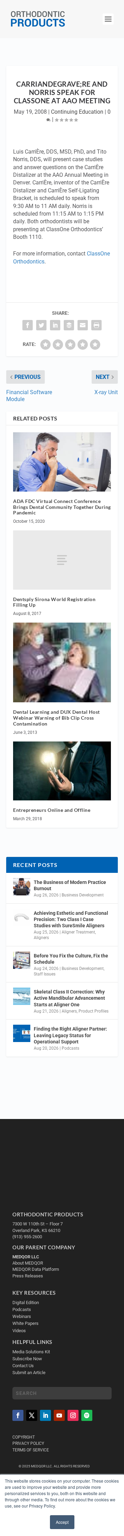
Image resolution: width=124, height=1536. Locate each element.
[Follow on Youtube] (59, 1415)
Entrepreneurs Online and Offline (51, 810)
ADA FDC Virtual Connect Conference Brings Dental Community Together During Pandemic (62, 507)
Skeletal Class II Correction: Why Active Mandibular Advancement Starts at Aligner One (69, 998)
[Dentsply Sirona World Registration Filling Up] (62, 559)
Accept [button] (62, 1522)
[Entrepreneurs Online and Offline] (62, 770)
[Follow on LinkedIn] (45, 1415)
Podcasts (70, 1048)
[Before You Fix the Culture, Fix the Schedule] (21, 960)
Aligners (41, 937)
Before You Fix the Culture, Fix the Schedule (71, 959)
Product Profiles (93, 1011)
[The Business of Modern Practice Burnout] (21, 886)
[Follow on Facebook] (17, 1415)
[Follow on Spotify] (86, 1415)
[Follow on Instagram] (73, 1415)
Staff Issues (44, 974)
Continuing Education (77, 112)
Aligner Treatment (78, 932)
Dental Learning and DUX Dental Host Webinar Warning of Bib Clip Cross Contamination (56, 718)
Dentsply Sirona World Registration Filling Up (54, 602)
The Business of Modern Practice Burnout (70, 885)
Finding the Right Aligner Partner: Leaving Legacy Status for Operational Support (70, 1035)
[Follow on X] (31, 1415)
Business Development (83, 895)
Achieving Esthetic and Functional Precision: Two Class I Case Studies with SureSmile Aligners (71, 919)
